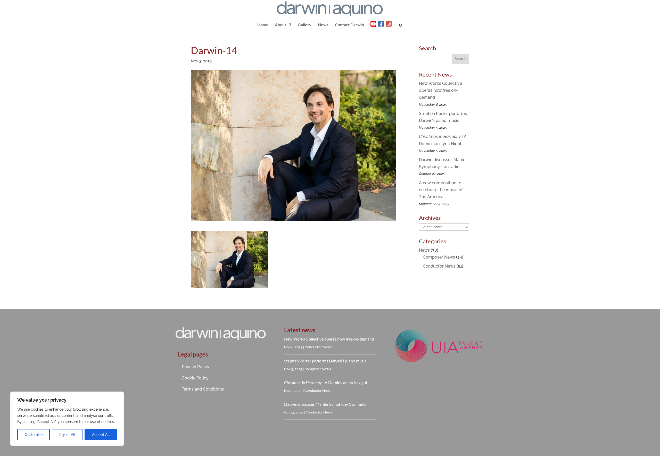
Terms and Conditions (203, 389)
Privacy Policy (195, 366)
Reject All (67, 435)
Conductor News (439, 266)
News (323, 25)
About (280, 25)
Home (262, 25)
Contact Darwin (349, 25)
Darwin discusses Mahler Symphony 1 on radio (325, 404)
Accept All (101, 435)
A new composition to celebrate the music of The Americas (441, 189)
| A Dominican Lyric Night (325, 382)
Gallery (304, 25)
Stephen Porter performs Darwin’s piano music (325, 360)
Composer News (439, 257)
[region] (67, 419)
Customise (34, 435)
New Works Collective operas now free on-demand (440, 90)
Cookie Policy (195, 378)
